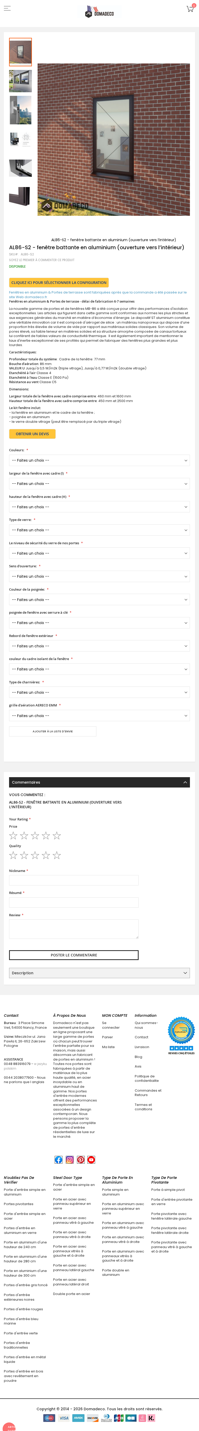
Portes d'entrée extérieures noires (19, 1297)
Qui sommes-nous (146, 1025)
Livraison (142, 1046)
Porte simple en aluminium (115, 1192)
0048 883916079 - (25, 1066)
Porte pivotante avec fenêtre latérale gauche (171, 1216)
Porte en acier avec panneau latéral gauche (73, 1267)
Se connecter (111, 1025)
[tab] (99, 782)
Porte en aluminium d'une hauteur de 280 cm (25, 1259)
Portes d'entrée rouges (23, 1309)
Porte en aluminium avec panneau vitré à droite (123, 1239)
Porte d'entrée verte (21, 1333)
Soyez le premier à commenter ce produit (42, 260)
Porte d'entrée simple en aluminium (25, 1192)
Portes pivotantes (18, 1203)
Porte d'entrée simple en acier (25, 1216)
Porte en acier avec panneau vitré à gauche (73, 1220)
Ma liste (108, 1046)
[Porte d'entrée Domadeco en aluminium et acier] (99, 11)
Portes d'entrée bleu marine (21, 1321)
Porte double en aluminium (115, 1272)
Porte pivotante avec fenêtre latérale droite (170, 1230)
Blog (138, 1056)
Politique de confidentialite (147, 1078)
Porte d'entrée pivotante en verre (172, 1202)
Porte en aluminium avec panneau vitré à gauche (123, 1225)
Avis (138, 1066)
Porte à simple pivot (168, 1189)
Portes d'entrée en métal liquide (25, 1359)
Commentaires (26, 782)
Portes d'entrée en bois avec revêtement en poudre (23, 1376)
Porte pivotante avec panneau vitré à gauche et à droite (171, 1247)
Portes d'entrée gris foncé (26, 1285)
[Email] (11, 746)
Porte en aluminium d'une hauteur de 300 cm (25, 1273)
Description (22, 973)
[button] (20, 80)
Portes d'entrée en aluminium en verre (20, 1230)
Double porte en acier (71, 1293)
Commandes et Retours (148, 1093)
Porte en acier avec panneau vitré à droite (72, 1234)
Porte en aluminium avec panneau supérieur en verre (123, 1208)
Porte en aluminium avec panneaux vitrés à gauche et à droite (123, 1256)
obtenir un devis (32, 433)
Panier (107, 1037)
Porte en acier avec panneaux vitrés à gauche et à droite (69, 1251)
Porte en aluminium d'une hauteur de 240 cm (25, 1244)
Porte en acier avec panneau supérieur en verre (72, 1204)
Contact (141, 1037)
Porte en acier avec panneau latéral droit (71, 1282)
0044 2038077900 (19, 1077)
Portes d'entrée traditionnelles (17, 1345)
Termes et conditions (143, 1107)
